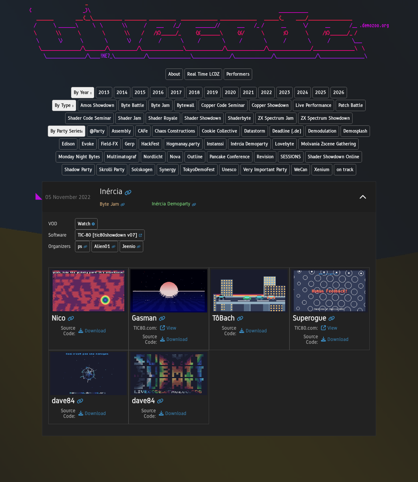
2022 (266, 92)
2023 (284, 92)
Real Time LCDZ (203, 74)
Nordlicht (153, 157)
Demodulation (322, 131)
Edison (68, 144)
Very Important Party (265, 170)
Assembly (121, 131)
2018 (194, 92)
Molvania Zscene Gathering (328, 144)
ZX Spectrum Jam (276, 118)
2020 (230, 92)
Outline (195, 157)
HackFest (150, 144)
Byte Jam (160, 105)
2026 (338, 92)
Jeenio (129, 246)
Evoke (88, 144)
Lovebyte (284, 144)
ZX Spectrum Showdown (325, 118)
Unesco (229, 170)
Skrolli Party (112, 170)
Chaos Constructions (175, 131)
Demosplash (355, 131)
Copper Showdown (270, 105)
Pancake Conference (230, 157)
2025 (320, 92)
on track (345, 170)
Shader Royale (162, 118)
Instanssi (215, 144)
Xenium (322, 170)
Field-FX (109, 144)
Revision (265, 157)
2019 (212, 92)
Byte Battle (132, 105)
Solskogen (142, 170)
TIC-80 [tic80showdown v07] (108, 235)
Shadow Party (78, 170)
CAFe (143, 131)
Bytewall (185, 105)
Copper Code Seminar (223, 105)
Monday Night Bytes (79, 157)
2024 (302, 92)
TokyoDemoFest (199, 170)
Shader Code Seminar (89, 118)
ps (81, 246)
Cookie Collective (219, 131)
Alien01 (103, 246)
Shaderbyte (239, 118)
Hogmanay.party (183, 144)
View (170, 328)
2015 (140, 92)
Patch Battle (350, 105)
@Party (97, 131)
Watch (85, 224)
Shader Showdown (203, 118)
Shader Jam (129, 118)
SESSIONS (291, 157)
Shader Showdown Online (333, 157)
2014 (122, 92)
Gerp (129, 144)
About (174, 74)
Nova (175, 157)
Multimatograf (121, 157)
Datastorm (254, 131)
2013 (104, 92)
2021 (248, 92)
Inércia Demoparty (249, 144)
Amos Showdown (97, 105)
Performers (237, 74)
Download (94, 331)
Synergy (167, 170)
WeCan (300, 170)
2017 (176, 92)
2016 (158, 92)
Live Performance (313, 105)
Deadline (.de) (286, 131)
